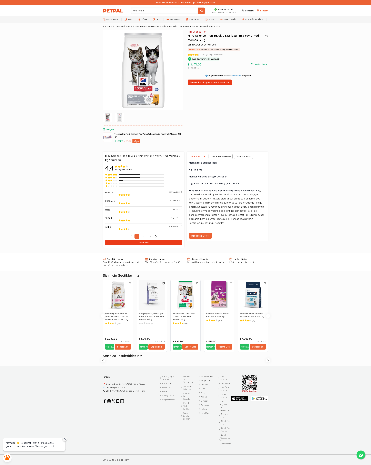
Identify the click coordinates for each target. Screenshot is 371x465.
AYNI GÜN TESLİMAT (254, 19)
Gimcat (204, 401)
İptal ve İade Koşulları (187, 396)
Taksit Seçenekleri (220, 156)
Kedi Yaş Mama (224, 415)
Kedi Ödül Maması (224, 389)
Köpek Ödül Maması (225, 429)
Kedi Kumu (225, 383)
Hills (203, 388)
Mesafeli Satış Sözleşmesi (188, 379)
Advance (205, 405)
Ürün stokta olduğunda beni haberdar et (209, 82)
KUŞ (158, 19)
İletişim (165, 391)
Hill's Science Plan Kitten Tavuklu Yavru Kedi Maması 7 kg (184, 316)
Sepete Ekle (122, 346)
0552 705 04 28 (113, 391)
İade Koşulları (243, 156)
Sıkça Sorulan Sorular (186, 416)
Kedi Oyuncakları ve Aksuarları (225, 405)
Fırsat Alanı (167, 383)
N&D (203, 392)
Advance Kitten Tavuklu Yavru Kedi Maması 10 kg (252, 315)
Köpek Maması (224, 396)
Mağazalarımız (168, 399)
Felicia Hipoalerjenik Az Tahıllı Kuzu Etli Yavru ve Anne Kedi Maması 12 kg (116, 316)
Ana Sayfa (107, 26)
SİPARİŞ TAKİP (229, 19)
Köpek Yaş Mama (225, 422)
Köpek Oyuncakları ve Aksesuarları (225, 439)
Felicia (204, 409)
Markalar (166, 387)
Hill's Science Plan (197, 31)
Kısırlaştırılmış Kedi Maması (147, 26)
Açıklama (196, 156)
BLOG (211, 19)
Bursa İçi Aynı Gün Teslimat (168, 378)
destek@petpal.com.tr (116, 387)
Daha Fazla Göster (200, 236)
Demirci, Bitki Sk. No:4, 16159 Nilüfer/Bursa (125, 384)
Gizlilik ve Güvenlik (187, 388)
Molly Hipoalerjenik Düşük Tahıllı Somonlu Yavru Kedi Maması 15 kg (151, 316)
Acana (204, 396)
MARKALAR (194, 19)
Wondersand (207, 376)
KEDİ (130, 19)
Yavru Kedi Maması (124, 26)
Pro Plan (205, 384)
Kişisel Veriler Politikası (187, 406)
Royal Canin (206, 380)
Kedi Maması (224, 378)
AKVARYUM (175, 19)
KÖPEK (144, 19)
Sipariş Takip (168, 395)
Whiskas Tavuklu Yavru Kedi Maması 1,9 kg (217, 315)
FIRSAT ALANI (112, 19)
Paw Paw (205, 413)
